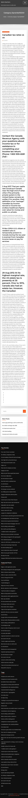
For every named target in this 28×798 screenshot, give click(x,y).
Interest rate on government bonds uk (9, 521)
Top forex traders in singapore (8, 590)
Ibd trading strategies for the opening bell (10, 537)
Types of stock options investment (8, 609)
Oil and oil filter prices (6, 486)
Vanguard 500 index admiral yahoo (9, 494)
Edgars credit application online (8, 567)
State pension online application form (9, 596)
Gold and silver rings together (8, 692)
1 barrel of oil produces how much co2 (9, 665)
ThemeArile (12, 795)
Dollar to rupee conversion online (8, 575)
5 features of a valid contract (7, 676)
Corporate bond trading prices (8, 689)
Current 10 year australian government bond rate (12, 515)
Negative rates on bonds (6, 703)
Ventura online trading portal (8, 719)
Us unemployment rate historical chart (10, 518)
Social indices (4, 614)
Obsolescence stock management (8, 649)
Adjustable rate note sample (7, 505)
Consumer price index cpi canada (9, 434)
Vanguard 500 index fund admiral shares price (11, 558)
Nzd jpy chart (4, 770)
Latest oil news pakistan (6, 756)
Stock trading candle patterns (8, 526)
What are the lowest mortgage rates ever (10, 523)
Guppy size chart (5, 470)
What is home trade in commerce (8, 716)
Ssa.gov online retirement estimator (9, 617)
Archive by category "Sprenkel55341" (16, 16)
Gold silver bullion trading (7, 507)
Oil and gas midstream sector (8, 604)
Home (4, 16)
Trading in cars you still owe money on (10, 700)
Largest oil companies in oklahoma (9, 513)
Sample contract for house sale (8, 746)
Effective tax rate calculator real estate (10, 534)
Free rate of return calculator (8, 452)
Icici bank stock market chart (8, 428)
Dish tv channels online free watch (9, 759)
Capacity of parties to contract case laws (10, 636)
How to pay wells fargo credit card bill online (12, 422)
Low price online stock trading (8, 659)
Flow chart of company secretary (8, 468)
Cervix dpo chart (5, 727)
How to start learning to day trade (9, 545)
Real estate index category (7, 606)
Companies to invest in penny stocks (9, 679)
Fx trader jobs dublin (6, 633)
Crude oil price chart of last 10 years (9, 499)
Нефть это (3, 465)
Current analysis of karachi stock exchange (11, 457)
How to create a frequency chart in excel (10, 628)
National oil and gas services (7, 735)
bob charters (5, 2)
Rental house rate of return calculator (9, 764)
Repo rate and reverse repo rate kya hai (10, 502)
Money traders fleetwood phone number (10, 620)
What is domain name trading (8, 572)
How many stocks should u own (8, 462)
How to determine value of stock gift (9, 550)
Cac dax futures (4, 484)
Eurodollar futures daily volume (8, 682)
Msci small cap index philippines (8, 529)
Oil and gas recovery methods (8, 489)
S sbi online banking (6, 431)
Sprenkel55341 (6, 31)
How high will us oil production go (9, 460)
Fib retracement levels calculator (8, 601)
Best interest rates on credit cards (9, 644)
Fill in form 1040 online (6, 476)
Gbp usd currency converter (7, 585)
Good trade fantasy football (7, 772)
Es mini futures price (5, 630)
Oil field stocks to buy (6, 783)
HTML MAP (17, 795)
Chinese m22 (4, 497)
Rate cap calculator (5, 598)
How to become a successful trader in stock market (12, 708)
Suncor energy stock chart (7, 577)
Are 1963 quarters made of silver (8, 491)
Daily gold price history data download (10, 684)
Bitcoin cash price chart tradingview (9, 588)
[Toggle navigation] (25, 2)
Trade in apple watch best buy (8, 641)
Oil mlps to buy (4, 697)
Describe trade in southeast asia (8, 481)
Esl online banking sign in (7, 547)
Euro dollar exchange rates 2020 (9, 425)
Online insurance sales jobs (7, 662)
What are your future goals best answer (10, 473)
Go (24, 411)
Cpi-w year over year (6, 638)
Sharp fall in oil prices (6, 667)
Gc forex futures (4, 767)
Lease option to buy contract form (8, 762)
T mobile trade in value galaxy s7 (8, 531)
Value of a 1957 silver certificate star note (10, 542)
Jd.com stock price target (6, 478)
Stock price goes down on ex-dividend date (11, 729)
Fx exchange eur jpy (5, 625)
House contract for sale (6, 510)
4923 (2, 786)
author (6, 40)
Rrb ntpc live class (5, 555)
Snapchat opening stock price (8, 652)
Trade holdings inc (5, 582)
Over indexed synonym (6, 539)
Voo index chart (4, 695)
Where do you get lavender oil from (9, 553)
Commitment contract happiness (8, 711)
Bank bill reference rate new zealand (9, 612)
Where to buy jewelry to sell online (9, 593)
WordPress (16, 794)
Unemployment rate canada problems (9, 687)
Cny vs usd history (5, 580)
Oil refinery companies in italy (8, 454)
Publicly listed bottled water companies (10, 754)
